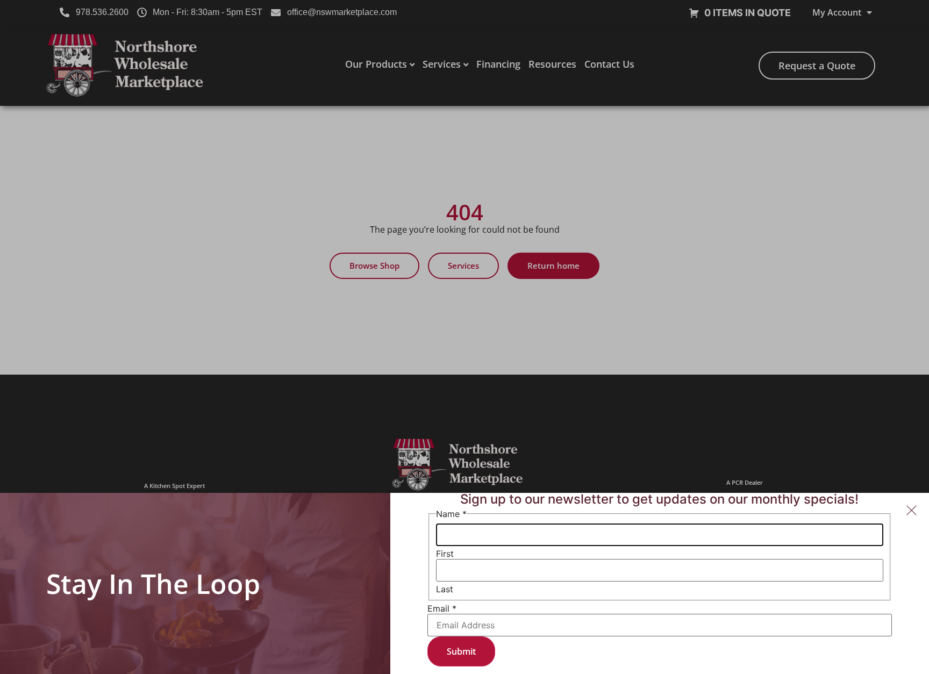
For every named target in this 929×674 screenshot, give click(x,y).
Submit (461, 651)
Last (444, 589)
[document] (464, 337)
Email (441, 608)
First (445, 553)
